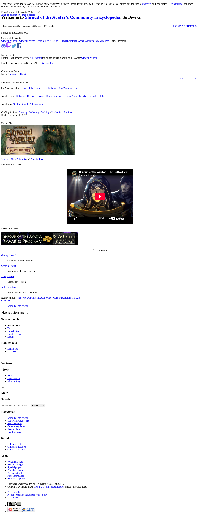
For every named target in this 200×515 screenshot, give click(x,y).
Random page (14, 432)
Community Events (17, 74)
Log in (11, 336)
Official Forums (27, 40)
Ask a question (8, 287)
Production (56, 112)
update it (146, 3)
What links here (15, 461)
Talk (10, 328)
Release (31, 96)
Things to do (7, 276)
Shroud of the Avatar (30, 88)
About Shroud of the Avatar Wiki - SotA (27, 494)
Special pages (14, 467)
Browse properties (16, 478)
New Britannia (49, 88)
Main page (13, 348)
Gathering (34, 112)
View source (14, 378)
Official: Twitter (15, 444)
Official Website (9, 40)
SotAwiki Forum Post (18, 420)
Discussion (13, 351)
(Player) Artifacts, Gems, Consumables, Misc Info (84, 40)
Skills (101, 96)
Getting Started (20, 104)
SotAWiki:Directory (69, 88)
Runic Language (54, 96)
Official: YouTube (16, 449)
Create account (8, 266)
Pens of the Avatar (193, 79)
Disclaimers (13, 497)
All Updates (36, 57)
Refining (45, 112)
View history (14, 381)
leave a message (176, 3)
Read (10, 375)
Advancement (36, 104)
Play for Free (37, 159)
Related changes (16, 464)
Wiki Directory (15, 423)
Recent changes (15, 429)
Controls (92, 96)
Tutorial (82, 96)
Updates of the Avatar (179, 79)
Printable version (16, 470)
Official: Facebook (17, 446)
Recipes (68, 112)
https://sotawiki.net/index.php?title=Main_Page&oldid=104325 (49, 297)
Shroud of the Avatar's (47, 17)
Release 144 (48, 63)
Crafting (23, 112)
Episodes (20, 96)
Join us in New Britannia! (184, 26)
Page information (16, 475)
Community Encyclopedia (95, 17)
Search (5, 399)
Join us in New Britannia (13, 159)
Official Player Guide (47, 40)
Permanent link (15, 473)
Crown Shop (71, 96)
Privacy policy (15, 492)
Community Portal (17, 426)
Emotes (40, 96)
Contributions (14, 331)
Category (5, 300)
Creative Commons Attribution (49, 486)
